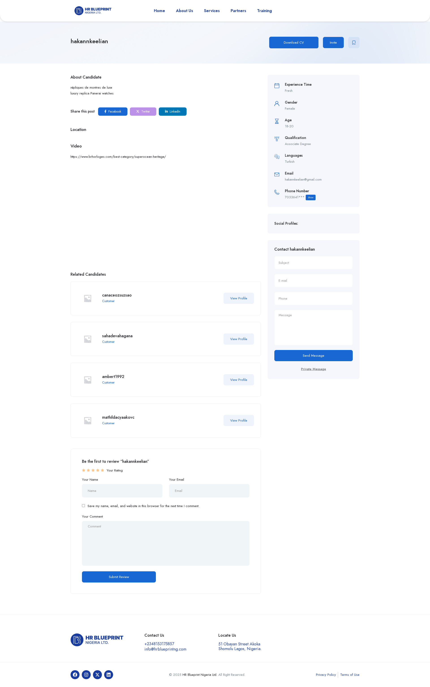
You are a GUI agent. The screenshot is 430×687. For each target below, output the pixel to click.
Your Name (90, 479)
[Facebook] (75, 674)
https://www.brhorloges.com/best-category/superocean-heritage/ (118, 156)
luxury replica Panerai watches (92, 93)
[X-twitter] (97, 674)
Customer (108, 301)
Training (264, 11)
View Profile (238, 298)
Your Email (176, 479)
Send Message (313, 355)
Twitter (145, 111)
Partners (238, 11)
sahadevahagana (117, 336)
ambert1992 (113, 377)
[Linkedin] (108, 674)
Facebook (114, 111)
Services (212, 11)
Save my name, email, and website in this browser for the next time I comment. (143, 506)
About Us (184, 11)
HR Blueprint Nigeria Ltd (199, 674)
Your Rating (115, 470)
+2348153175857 (159, 644)
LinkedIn (174, 111)
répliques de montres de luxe (91, 87)
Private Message (313, 369)
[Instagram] (86, 674)
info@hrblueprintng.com (165, 649)
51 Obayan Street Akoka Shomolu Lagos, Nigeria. (240, 646)
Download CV (294, 42)
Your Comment (92, 516)
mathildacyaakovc (118, 417)
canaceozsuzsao (117, 295)
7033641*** (299, 197)
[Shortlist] (353, 42)
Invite (333, 42)
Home (159, 11)
